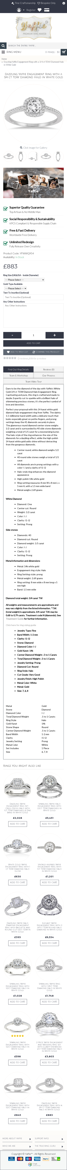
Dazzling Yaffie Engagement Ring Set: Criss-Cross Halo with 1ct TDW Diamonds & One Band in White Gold (17, 808)
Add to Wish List (19, 352)
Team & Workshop (18, 375)
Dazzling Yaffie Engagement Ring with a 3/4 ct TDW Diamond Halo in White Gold (49, 1106)
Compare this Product (47, 352)
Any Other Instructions (14, 301)
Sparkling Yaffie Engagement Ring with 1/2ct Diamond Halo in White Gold (17, 987)
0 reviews (23, 358)
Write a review (38, 358)
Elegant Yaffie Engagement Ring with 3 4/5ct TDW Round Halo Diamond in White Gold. (49, 926)
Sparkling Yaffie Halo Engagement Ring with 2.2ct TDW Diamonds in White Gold (49, 807)
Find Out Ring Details (18, 369)
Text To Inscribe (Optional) (16, 292)
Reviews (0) (48, 369)
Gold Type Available (12, 284)
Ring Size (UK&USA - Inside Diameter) (21, 275)
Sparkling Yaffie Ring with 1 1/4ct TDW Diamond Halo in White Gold (49, 987)
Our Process (48, 375)
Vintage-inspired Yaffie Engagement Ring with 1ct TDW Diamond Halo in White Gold (49, 868)
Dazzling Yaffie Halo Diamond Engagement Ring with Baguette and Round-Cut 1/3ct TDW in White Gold (17, 927)
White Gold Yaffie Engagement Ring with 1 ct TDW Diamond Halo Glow (17, 868)
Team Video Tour (33, 381)
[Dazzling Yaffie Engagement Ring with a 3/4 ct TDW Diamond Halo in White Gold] (33, 114)
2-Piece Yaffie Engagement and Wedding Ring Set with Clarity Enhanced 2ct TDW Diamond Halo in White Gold (49, 1046)
